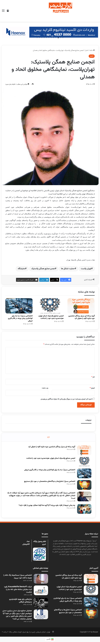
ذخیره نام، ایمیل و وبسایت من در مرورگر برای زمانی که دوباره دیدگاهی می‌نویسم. (66, 399)
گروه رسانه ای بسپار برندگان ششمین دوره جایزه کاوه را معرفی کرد (81, 317)
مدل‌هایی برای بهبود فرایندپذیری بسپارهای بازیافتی (20, 600)
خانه (91, 50)
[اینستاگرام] (53, 631)
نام (93, 377)
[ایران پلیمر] (50, 11)
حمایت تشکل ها (68, 268)
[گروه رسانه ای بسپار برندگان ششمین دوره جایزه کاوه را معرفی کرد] (81, 305)
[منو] (3, 12)
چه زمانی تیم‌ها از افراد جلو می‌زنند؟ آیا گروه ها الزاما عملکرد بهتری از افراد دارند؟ (47, 505)
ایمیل (92, 388)
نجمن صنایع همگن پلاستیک (43, 268)
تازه (48, 437)
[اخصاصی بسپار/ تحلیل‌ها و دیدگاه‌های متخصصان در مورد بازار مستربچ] (84, 485)
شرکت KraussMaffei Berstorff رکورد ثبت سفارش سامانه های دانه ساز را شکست (18, 589)
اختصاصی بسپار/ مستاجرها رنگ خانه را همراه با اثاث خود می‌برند (18, 576)
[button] (60, 37)
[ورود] (8, 12)
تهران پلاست (86, 268)
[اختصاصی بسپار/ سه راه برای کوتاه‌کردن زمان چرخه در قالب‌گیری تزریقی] (19, 305)
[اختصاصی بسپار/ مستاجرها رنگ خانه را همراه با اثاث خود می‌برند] (41, 579)
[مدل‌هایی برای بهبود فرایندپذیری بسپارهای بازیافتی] (41, 603)
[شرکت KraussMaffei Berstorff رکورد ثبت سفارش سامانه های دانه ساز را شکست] (41, 590)
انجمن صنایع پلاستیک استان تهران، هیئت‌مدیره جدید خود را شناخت (51, 317)
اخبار (86, 50)
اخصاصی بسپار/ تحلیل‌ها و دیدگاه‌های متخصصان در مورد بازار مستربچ (49, 481)
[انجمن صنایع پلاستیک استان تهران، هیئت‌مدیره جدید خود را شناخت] (50, 305)
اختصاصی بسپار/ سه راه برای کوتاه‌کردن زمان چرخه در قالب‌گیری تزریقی (20, 318)
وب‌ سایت (45, 388)
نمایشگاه (21, 268)
